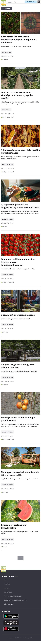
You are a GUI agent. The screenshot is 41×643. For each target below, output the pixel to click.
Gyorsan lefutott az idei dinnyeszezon (13, 526)
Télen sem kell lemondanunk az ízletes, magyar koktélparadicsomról (18, 262)
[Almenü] (10, 2)
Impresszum (8, 592)
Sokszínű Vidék (7, 164)
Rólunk (6, 588)
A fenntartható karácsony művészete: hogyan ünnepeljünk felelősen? (18, 39)
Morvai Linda (6, 52)
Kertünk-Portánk (8, 117)
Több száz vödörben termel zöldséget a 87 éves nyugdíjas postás (17, 95)
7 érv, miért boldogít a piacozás (18, 315)
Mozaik (4, 226)
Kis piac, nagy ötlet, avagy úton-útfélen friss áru (18, 366)
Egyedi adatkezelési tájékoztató (15, 600)
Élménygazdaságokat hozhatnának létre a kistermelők (20, 473)
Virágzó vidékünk (8, 172)
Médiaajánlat (8, 604)
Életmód (5, 59)
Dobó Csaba (6, 110)
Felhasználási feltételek (12, 596)
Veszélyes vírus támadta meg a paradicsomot (18, 419)
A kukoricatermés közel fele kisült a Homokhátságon (20, 151)
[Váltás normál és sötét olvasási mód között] (15, 2)
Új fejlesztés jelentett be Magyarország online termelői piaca (20, 206)
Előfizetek (30, 1)
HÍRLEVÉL (7, 584)
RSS (5, 580)
